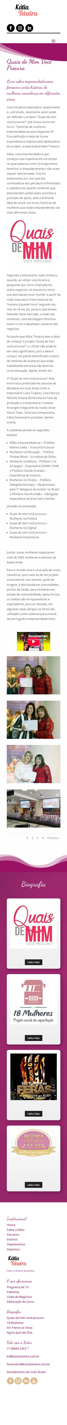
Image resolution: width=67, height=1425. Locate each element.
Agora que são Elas (19, 1332)
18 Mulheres (15, 1323)
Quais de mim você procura (25, 1318)
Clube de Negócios (19, 1297)
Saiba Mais (33, 962)
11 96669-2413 (17, 1349)
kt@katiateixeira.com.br (23, 1356)
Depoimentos (16, 1244)
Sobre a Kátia (15, 1230)
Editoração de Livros (20, 1302)
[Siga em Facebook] (11, 28)
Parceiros (13, 1235)
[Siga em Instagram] (20, 28)
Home (11, 1225)
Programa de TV (18, 1287)
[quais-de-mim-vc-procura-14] (33, 782)
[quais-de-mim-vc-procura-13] (33, 738)
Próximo (53, 838)
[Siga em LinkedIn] (29, 28)
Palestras (13, 1292)
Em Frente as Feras (20, 1328)
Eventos (12, 1239)
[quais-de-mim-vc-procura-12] (33, 693)
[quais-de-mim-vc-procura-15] (33, 827)
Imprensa (13, 1249)
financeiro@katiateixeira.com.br (28, 1364)
